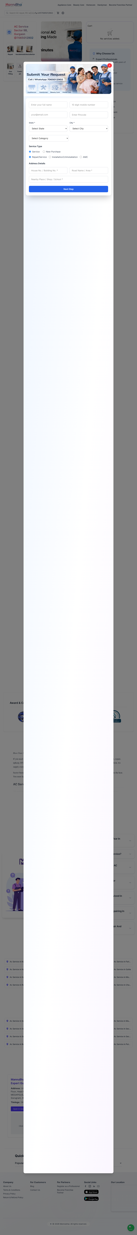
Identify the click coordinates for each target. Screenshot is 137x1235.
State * (32, 123)
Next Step (69, 189)
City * (72, 123)
